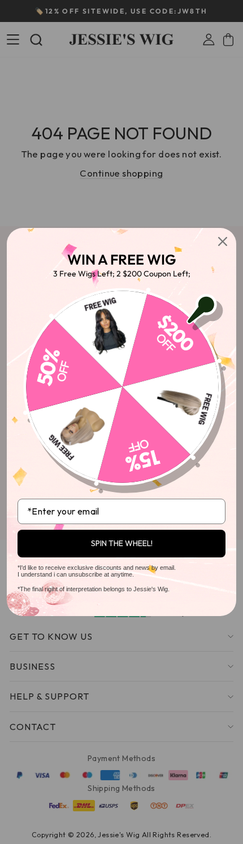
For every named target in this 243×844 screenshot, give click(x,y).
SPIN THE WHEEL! (122, 543)
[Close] (222, 241)
